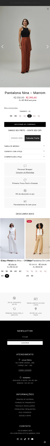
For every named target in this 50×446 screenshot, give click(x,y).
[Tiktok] (25, 439)
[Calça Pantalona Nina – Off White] (12, 238)
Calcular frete (32, 138)
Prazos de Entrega (25, 399)
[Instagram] (18, 439)
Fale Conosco (25, 412)
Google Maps (25, 416)
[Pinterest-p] (29, 439)
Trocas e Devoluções (25, 406)
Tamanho (23, 111)
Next (47, 46)
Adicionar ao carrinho (25, 124)
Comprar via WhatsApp (25, 172)
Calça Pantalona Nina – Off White (16, 261)
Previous (2, 46)
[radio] (11, 115)
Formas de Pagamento (25, 402)
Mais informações (11, 108)
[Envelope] (32, 439)
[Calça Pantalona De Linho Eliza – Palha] (37, 238)
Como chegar (25, 370)
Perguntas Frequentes (25, 409)
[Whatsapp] (21, 439)
